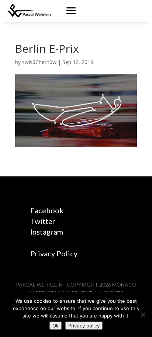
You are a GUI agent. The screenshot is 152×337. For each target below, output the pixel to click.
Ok (55, 326)
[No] (142, 314)
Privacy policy (84, 326)
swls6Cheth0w (39, 62)
